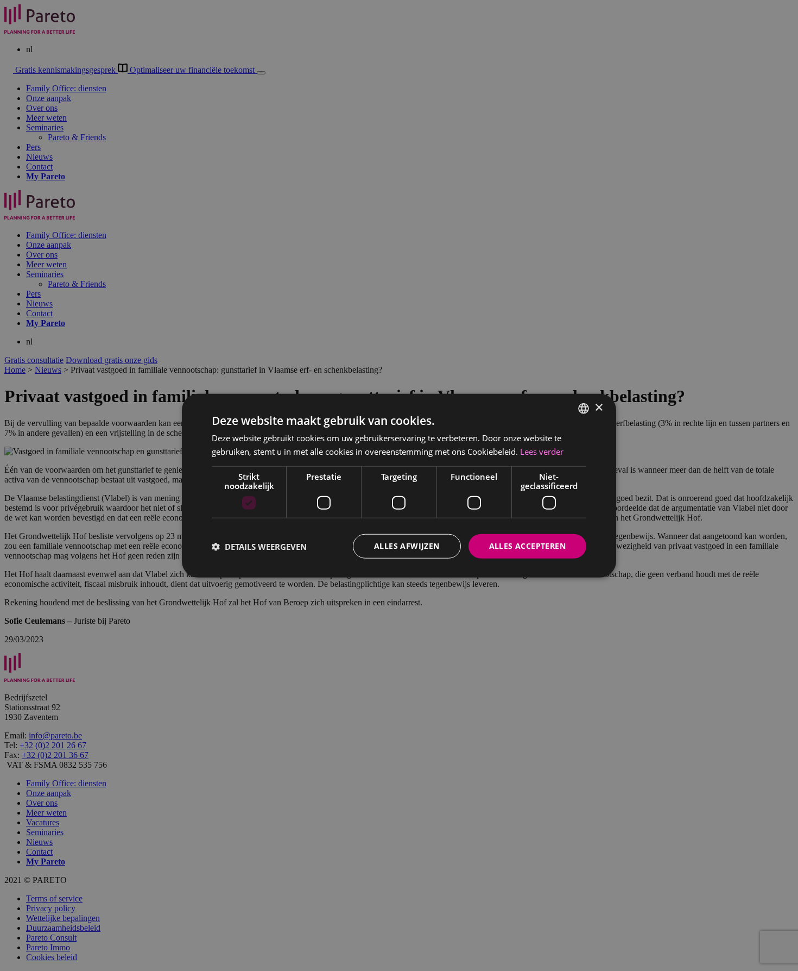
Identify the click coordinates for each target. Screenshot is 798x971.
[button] (259, 546)
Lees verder (541, 451)
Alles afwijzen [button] (407, 546)
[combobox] (583, 408)
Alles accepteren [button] (527, 546)
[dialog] (399, 485)
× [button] (598, 408)
